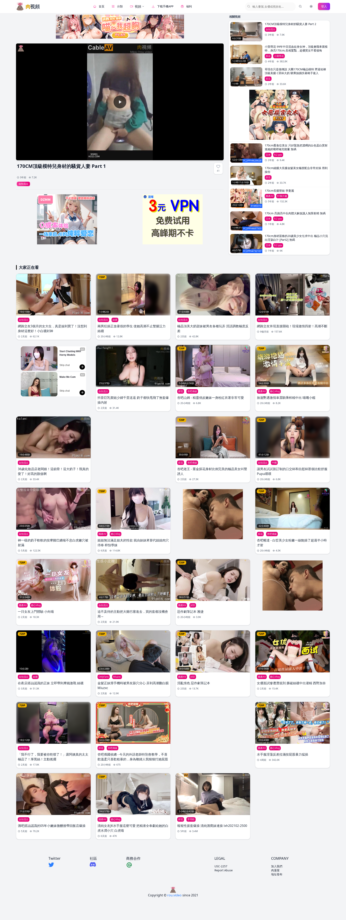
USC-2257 (220, 866)
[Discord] (93, 864)
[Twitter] (54, 865)
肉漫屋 (275, 870)
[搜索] (300, 6)
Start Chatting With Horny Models (70, 353)
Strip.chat (64, 365)
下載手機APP (165, 6)
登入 (324, 6)
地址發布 (276, 874)
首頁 (101, 6)
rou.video (174, 895)
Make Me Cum (67, 377)
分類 (120, 6)
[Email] (133, 865)
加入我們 (276, 866)
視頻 (138, 6)
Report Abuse (223, 870)
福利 (189, 6)
